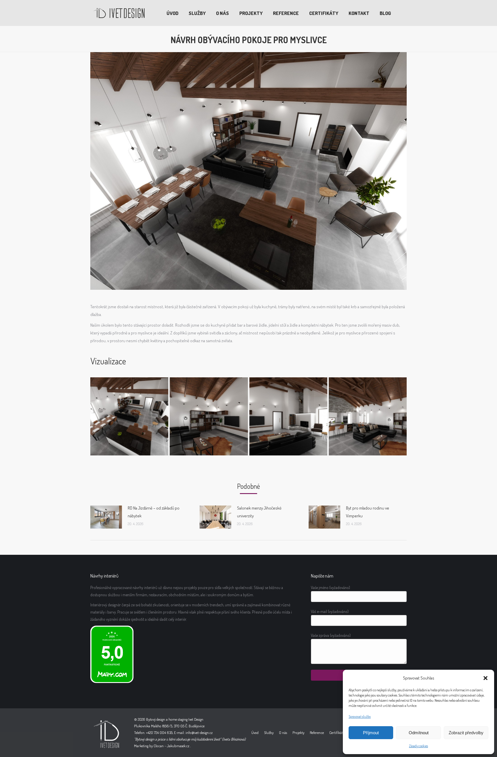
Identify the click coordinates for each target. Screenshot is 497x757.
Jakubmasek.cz (178, 745)
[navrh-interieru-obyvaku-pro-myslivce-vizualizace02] (288, 416)
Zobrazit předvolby (466, 732)
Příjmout (371, 732)
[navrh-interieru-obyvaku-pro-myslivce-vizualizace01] (209, 416)
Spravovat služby (360, 716)
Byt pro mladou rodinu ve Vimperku (367, 511)
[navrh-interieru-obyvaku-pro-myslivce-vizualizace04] (129, 416)
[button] (485, 678)
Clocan (159, 745)
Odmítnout (419, 732)
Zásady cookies (418, 746)
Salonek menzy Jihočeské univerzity (259, 511)
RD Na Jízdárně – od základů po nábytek (153, 511)
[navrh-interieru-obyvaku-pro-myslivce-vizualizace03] (368, 416)
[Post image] (106, 517)
